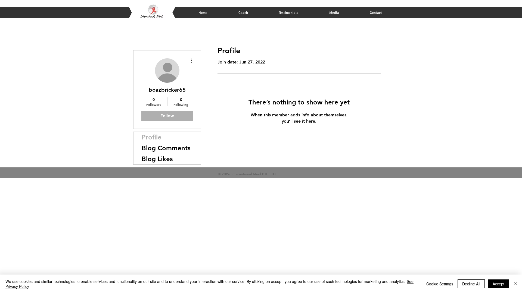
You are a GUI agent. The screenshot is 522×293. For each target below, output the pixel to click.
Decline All (471, 283)
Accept (498, 283)
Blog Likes (157, 159)
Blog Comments (166, 148)
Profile (151, 137)
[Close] (515, 284)
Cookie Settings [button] (439, 283)
